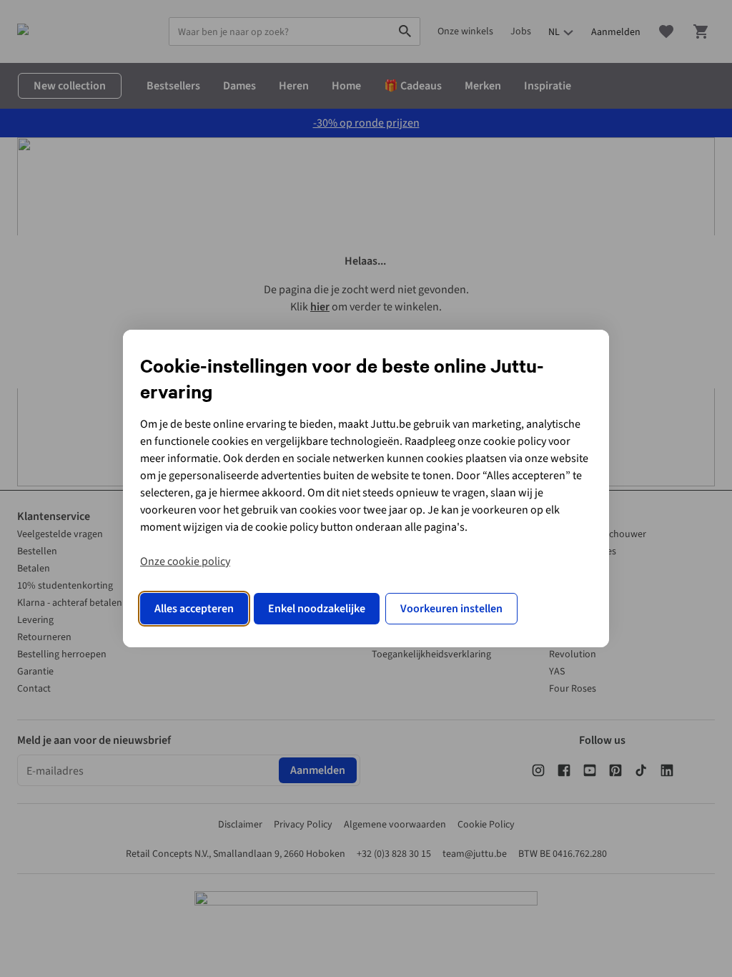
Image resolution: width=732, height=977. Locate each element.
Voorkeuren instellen (451, 609)
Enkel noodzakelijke (316, 609)
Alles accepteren (194, 609)
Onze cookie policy (185, 561)
